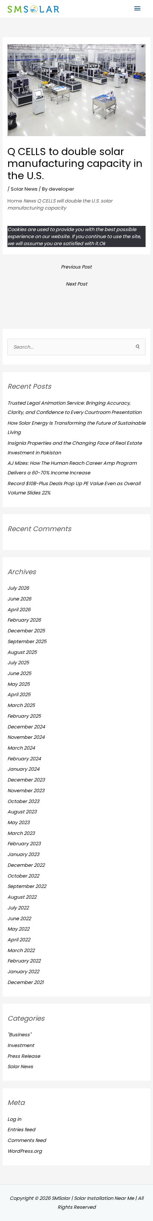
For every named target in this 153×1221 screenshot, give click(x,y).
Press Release (23, 1056)
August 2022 (21, 897)
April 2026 (18, 609)
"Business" (19, 1034)
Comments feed (26, 1140)
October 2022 (23, 876)
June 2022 (19, 918)
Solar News (24, 189)
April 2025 (18, 694)
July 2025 (18, 662)
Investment (20, 1045)
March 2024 (21, 748)
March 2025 (21, 705)
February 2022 (23, 961)
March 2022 (21, 950)
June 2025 (19, 673)
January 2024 (23, 769)
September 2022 (26, 886)
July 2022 (18, 908)
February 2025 (24, 716)
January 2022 (23, 971)
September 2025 (26, 641)
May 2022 (18, 929)
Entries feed (21, 1129)
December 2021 (25, 982)
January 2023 (23, 854)
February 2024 (24, 759)
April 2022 (18, 940)
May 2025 (18, 684)
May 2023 (18, 822)
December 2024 (26, 727)
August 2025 (22, 652)
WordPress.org (24, 1151)
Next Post (76, 284)
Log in (14, 1119)
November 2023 (26, 790)
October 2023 (23, 801)
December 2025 (26, 631)
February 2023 (24, 843)
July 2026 (18, 588)
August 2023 (22, 812)
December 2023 (26, 780)
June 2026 (19, 599)
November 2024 (26, 737)
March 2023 (21, 833)
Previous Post (76, 267)
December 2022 (26, 865)
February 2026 (24, 620)
